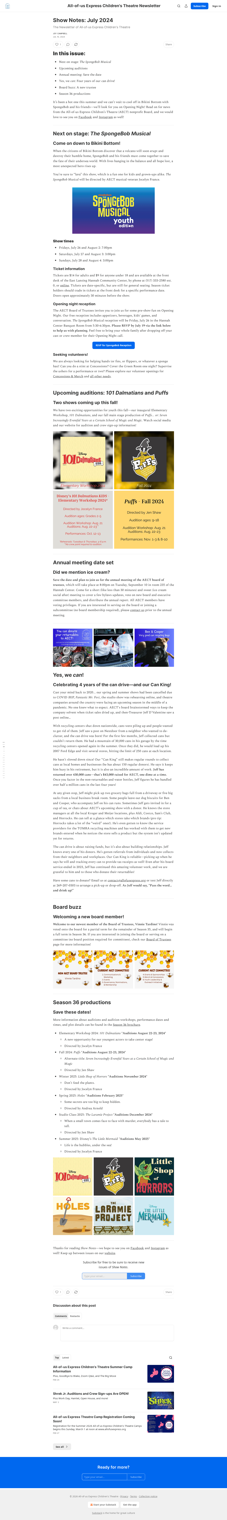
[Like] (55, 1407)
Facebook (85, 117)
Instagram (106, 117)
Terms (133, 1496)
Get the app (130, 1504)
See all (60, 1446)
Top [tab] (57, 1357)
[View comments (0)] (68, 44)
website (110, 1253)
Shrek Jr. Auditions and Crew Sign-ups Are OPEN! (91, 1394)
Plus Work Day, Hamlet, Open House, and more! (80, 1398)
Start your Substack (104, 1504)
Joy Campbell (60, 33)
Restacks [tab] (75, 1316)
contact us (137, 610)
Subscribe (199, 6)
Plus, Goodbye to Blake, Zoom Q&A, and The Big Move (84, 1376)
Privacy (124, 1496)
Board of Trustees (158, 939)
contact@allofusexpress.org (127, 880)
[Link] (48, 53)
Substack (97, 1513)
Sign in (216, 6)
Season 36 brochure (126, 1024)
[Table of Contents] (3, 760)
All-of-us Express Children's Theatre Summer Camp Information (92, 1369)
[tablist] (67, 1316)
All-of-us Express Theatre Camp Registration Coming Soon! (94, 1419)
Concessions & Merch (68, 376)
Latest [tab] (65, 1357)
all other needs (100, 376)
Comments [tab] (61, 1316)
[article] (113, 1375)
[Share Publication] (186, 6)
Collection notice (148, 1496)
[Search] (178, 6)
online (64, 285)
